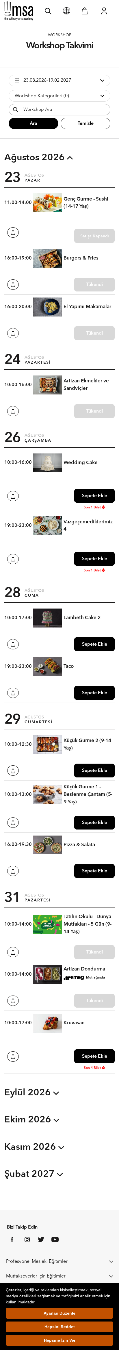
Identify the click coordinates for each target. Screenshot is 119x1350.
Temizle (86, 123)
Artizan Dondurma (84, 969)
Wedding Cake (81, 462)
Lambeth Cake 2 (82, 617)
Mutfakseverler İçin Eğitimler (36, 1276)
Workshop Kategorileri (42, 96)
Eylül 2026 (28, 1093)
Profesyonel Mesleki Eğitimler (37, 1261)
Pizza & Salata (79, 844)
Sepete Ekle (94, 496)
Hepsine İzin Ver (59, 1340)
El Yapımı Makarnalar (87, 306)
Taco (69, 666)
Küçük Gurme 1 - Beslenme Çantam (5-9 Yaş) (88, 794)
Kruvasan (74, 1023)
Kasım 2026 (31, 1147)
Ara (33, 123)
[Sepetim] (85, 10)
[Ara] (48, 10)
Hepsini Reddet (59, 1326)
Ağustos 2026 (35, 158)
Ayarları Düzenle (59, 1313)
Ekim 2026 (28, 1120)
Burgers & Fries (81, 258)
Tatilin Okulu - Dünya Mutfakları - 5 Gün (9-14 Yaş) (87, 924)
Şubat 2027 (30, 1174)
